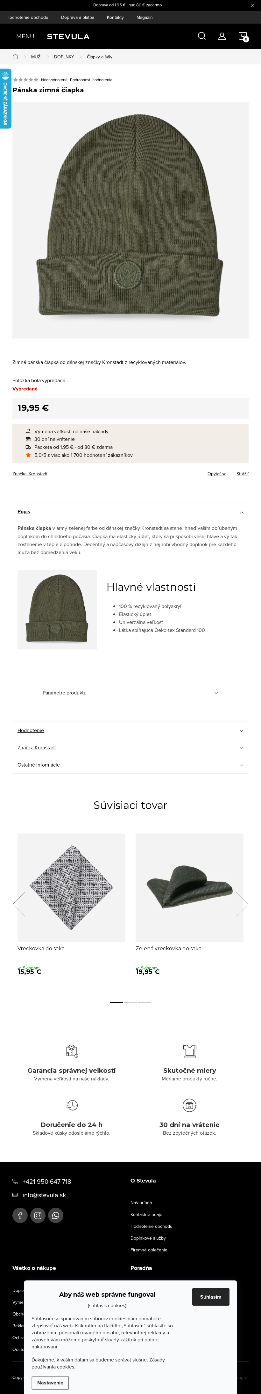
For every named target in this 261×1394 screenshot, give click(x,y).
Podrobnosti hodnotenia (91, 79)
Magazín (145, 17)
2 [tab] (130, 1002)
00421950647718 (55, 1215)
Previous (18, 904)
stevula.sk (38, 1215)
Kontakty (115, 17)
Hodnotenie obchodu (27, 17)
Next (242, 904)
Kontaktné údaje (146, 1214)
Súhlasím (211, 1297)
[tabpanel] (71, 911)
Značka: (29, 474)
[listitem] (133, 431)
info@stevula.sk (44, 1194)
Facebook (20, 1215)
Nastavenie (50, 1382)
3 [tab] (144, 1002)
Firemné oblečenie (148, 1250)
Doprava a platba (77, 17)
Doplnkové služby (148, 1238)
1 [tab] (116, 1002)
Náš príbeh (141, 1202)
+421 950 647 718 (47, 1181)
